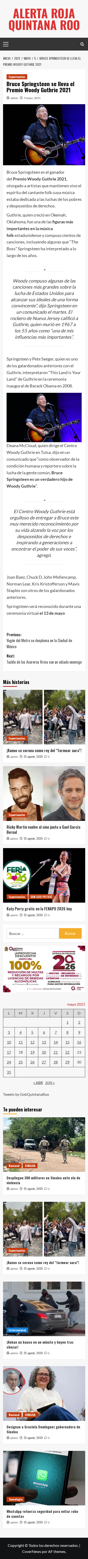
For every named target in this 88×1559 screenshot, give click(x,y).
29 (67, 1062)
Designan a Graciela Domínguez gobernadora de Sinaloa (43, 1429)
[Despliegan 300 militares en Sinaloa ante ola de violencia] (44, 1144)
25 (21, 1062)
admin (14, 98)
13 (44, 1042)
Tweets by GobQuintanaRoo (26, 1094)
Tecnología (15, 1499)
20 (44, 1052)
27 (44, 1062)
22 (67, 1052)
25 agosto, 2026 (33, 756)
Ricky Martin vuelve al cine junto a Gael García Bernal (43, 829)
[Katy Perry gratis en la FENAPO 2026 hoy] (44, 875)
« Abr (38, 1082)
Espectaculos (17, 77)
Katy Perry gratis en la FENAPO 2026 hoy (39, 909)
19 (32, 1052)
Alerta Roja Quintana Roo (44, 18)
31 (9, 1072)
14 (56, 1042)
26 (32, 1062)
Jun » (50, 1082)
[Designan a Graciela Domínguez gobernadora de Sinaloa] (44, 1393)
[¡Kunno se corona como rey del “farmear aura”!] (44, 717)
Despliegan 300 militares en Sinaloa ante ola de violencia (43, 1180)
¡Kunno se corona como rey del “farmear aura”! (44, 750)
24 (9, 1062)
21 (56, 1052)
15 (67, 1042)
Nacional (14, 1166)
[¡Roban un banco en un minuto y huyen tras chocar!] (44, 1309)
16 (79, 1042)
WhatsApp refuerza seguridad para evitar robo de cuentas (42, 1514)
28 (56, 1062)
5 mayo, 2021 (32, 98)
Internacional (17, 1330)
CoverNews (31, 1551)
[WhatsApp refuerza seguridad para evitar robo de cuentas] (44, 1478)
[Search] (82, 44)
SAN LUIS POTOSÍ (41, 897)
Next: (44, 659)
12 (32, 1042)
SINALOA (30, 1166)
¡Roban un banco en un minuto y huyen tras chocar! (40, 1344)
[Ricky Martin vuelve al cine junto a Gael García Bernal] (44, 793)
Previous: (39, 640)
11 (21, 1042)
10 (9, 1042)
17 (9, 1052)
